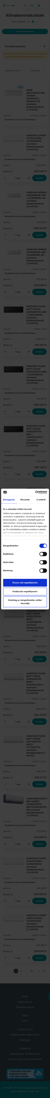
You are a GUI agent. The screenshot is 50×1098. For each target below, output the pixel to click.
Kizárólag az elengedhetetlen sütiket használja (25, 601)
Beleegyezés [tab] (9, 499)
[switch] (43, 554)
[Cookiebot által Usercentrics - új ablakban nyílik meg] (35, 492)
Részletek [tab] (25, 499)
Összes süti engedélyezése (25, 582)
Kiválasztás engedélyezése (25, 591)
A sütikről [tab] (40, 499)
